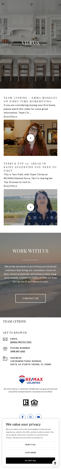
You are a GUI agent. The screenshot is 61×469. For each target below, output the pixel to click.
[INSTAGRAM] (30, 417)
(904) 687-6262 (17, 351)
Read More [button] (10, 116)
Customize (30, 452)
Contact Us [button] (30, 298)
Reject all (30, 444)
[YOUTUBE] (38, 417)
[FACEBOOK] (22, 417)
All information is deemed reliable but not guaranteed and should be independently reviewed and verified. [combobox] (30, 390)
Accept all (30, 460)
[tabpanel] (30, 160)
